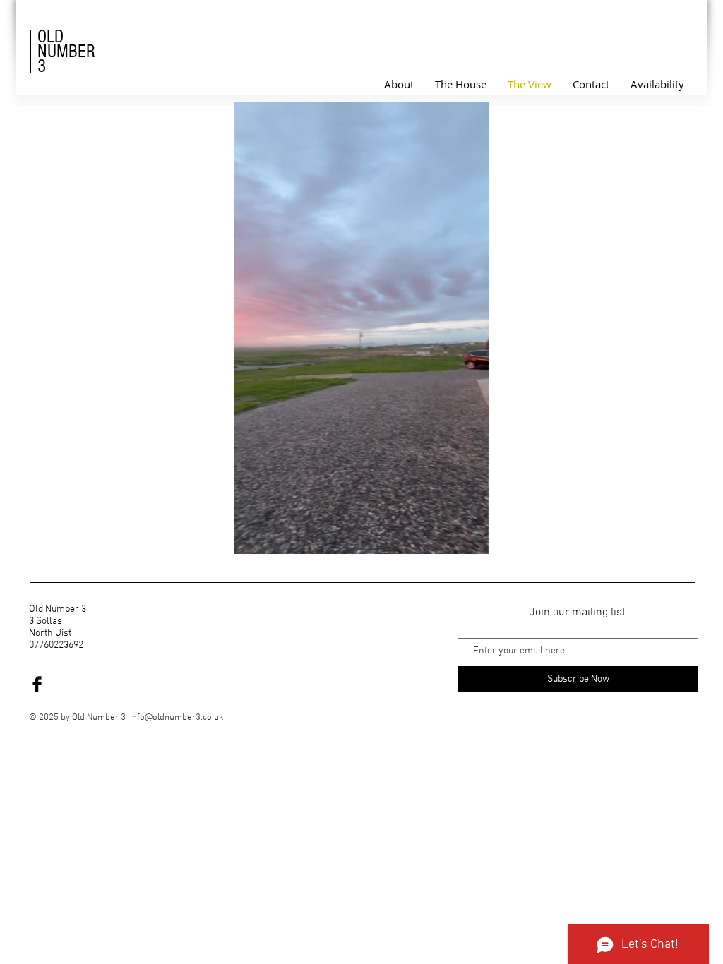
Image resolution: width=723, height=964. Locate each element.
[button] (471, 538)
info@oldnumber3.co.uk (177, 717)
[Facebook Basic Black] (37, 684)
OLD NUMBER (66, 44)
